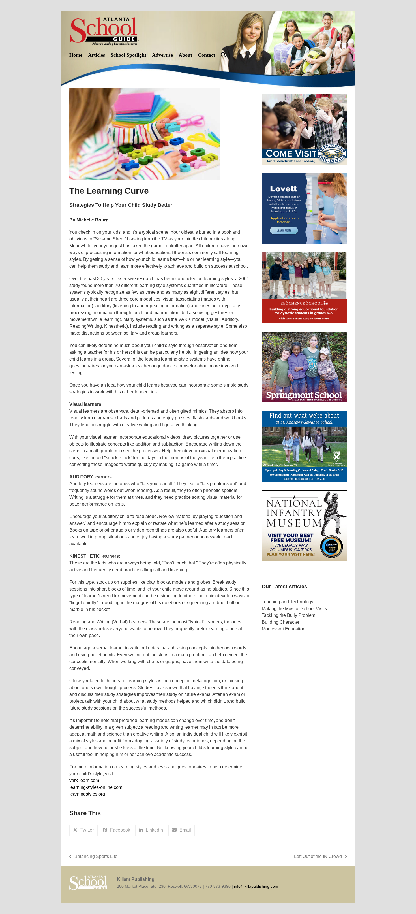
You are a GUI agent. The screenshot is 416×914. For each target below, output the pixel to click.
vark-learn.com (84, 780)
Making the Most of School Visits (294, 608)
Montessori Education (283, 628)
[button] (223, 55)
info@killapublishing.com (256, 886)
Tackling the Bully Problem (288, 615)
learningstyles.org (87, 794)
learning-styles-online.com (95, 787)
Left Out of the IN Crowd (318, 857)
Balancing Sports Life (93, 857)
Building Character (280, 621)
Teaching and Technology (287, 601)
